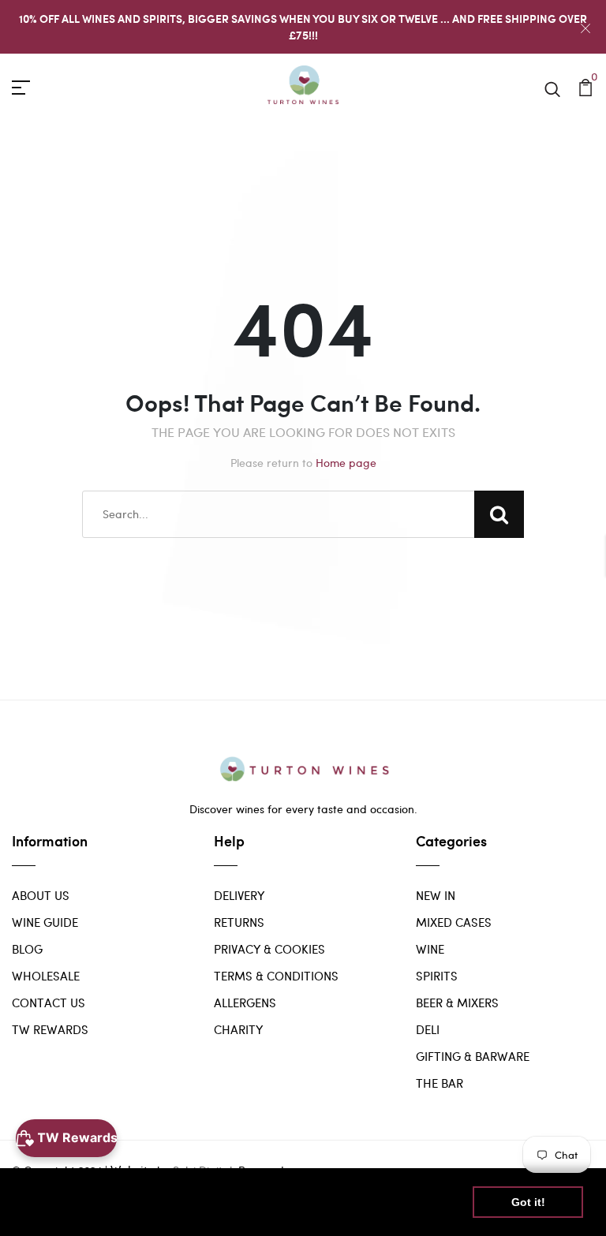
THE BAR (439, 1083)
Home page (346, 462)
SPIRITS (437, 976)
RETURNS (239, 922)
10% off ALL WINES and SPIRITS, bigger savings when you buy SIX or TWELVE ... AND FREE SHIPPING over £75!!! (303, 26)
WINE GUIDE (45, 922)
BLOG (27, 949)
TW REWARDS (50, 1029)
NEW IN (435, 895)
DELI (428, 1029)
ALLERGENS (245, 1002)
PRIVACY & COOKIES (269, 949)
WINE (430, 949)
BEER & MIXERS (457, 1002)
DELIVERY (239, 895)
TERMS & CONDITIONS (276, 976)
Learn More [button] (57, 1211)
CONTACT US (48, 1002)
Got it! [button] (528, 1202)
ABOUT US (40, 895)
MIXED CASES (454, 922)
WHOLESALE (46, 976)
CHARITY (238, 1029)
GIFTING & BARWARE (472, 1056)
